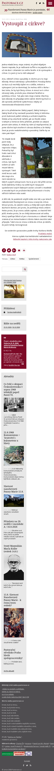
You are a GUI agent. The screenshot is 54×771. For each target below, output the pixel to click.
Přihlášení (9, 308)
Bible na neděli (12, 323)
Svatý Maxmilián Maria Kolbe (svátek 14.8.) (13, 548)
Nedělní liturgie (14, 365)
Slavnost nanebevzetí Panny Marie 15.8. (13, 489)
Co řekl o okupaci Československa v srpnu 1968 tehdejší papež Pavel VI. (13, 389)
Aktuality (9, 376)
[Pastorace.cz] (12, 4)
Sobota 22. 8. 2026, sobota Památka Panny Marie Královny (13, 345)
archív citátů (37, 12)
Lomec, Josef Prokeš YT (13, 746)
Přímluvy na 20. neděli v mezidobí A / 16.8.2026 (13, 524)
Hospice (28, 743)
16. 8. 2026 (16, 327)
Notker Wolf (15, 19)
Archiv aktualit (9, 671)
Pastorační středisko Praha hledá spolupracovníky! (13, 653)
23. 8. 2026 (7, 327)
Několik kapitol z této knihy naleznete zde (32, 239)
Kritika (21, 259)
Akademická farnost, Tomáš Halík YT (37, 746)
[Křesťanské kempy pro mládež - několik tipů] (14, 291)
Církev (12, 259)
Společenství (34, 259)
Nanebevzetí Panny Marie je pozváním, (27, 9)
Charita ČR (20, 743)
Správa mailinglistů (14, 312)
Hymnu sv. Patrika (14, 737)
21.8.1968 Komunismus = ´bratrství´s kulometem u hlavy (12, 438)
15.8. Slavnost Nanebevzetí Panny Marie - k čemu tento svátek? (12, 600)
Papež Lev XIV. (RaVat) (41, 743)
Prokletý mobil (45, 233)
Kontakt (27, 761)
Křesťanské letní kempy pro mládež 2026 (13, 281)
